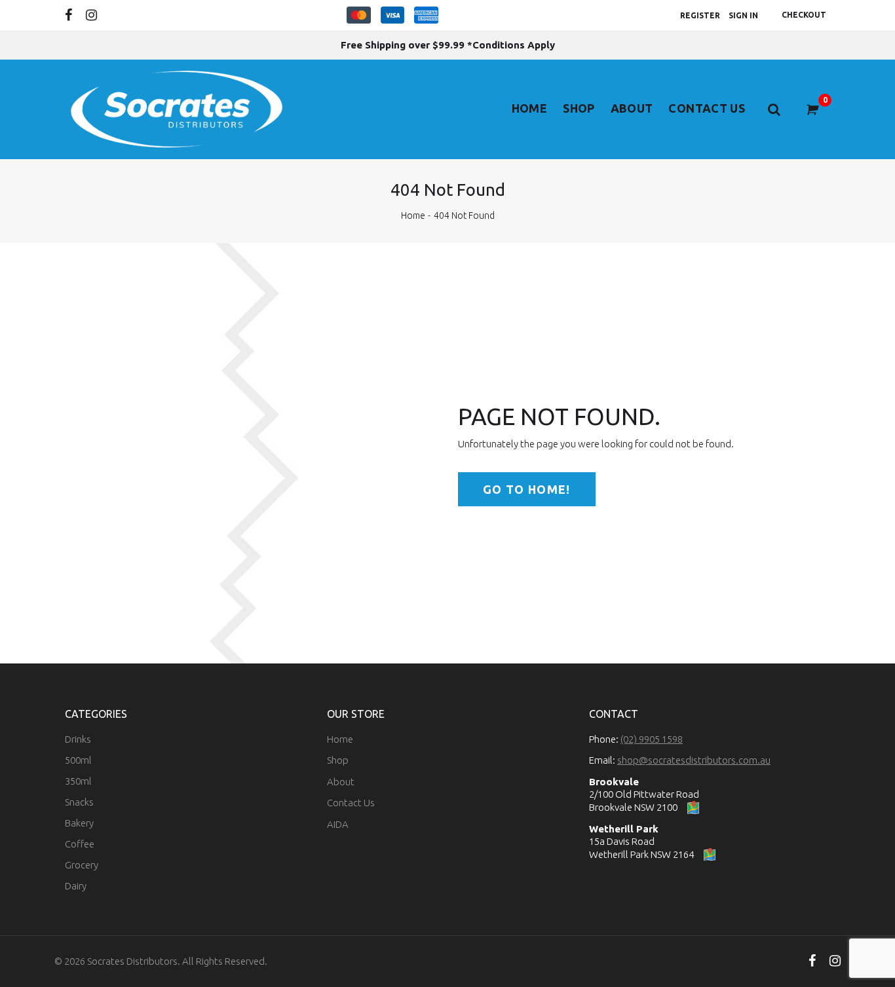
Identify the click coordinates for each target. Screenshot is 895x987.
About (632, 108)
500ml (78, 760)
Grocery (81, 864)
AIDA (338, 824)
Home (529, 108)
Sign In (743, 15)
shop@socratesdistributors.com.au (694, 760)
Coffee (79, 843)
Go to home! (527, 489)
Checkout (804, 14)
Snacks (79, 802)
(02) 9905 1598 (651, 739)
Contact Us (706, 108)
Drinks (78, 739)
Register (700, 15)
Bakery (79, 823)
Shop (578, 108)
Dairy (75, 885)
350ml (78, 781)
